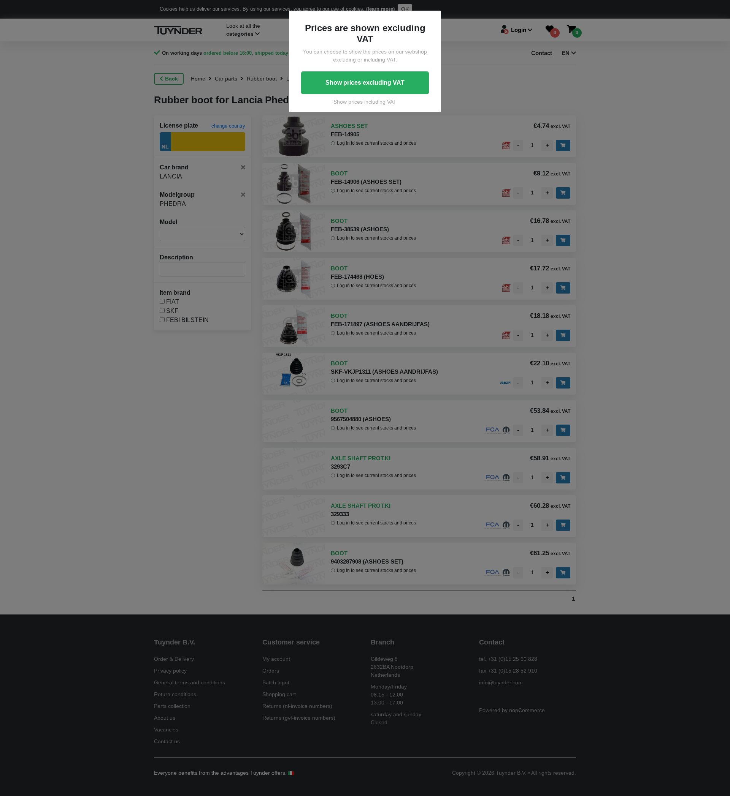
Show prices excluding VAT (365, 82)
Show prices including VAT (365, 102)
